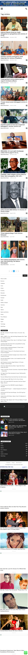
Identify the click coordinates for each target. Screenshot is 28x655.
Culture (2, 288)
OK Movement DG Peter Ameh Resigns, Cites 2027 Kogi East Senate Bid (13, 393)
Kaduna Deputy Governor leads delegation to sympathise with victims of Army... (14, 33)
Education (3, 293)
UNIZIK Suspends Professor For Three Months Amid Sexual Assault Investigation (12, 352)
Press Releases (4, 316)
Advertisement (19, 462)
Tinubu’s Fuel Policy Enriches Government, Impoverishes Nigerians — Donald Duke (14, 370)
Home (2, 12)
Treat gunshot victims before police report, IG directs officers (12, 80)
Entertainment (3, 295)
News (2, 307)
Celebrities (3, 283)
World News (3, 326)
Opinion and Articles (5, 312)
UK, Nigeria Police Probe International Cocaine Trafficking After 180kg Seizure (13, 374)
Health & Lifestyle (4, 302)
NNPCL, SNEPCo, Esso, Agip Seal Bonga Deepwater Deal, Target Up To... (17, 426)
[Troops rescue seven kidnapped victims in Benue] (14, 93)
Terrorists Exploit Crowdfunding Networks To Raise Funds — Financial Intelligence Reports (12, 348)
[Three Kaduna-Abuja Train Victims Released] (14, 224)
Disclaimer (8, 462)
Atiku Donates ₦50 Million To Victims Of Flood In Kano (13, 210)
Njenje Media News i (5, 37)
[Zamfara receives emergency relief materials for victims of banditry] (14, 48)
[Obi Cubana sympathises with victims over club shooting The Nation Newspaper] (14, 249)
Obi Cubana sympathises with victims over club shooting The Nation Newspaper (13, 261)
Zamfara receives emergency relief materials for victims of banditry (12, 57)
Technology (3, 324)
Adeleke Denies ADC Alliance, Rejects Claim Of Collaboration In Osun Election (13, 397)
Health (2, 300)
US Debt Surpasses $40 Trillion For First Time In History (12, 379)
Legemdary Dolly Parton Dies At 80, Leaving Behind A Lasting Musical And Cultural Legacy (13, 344)
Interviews (3, 304)
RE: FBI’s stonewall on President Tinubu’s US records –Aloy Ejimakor (13, 333)
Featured (2, 297)
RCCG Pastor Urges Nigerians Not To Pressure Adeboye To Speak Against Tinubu (14, 400)
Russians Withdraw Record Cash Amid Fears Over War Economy (13, 376)
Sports (2, 321)
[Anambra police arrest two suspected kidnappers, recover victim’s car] (14, 116)
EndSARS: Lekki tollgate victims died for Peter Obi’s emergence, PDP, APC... (13, 175)
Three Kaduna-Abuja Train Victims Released (11, 234)
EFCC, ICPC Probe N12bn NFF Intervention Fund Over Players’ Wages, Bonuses (13, 382)
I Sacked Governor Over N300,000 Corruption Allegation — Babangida (12, 386)
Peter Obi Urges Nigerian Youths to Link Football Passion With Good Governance (13, 359)
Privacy (13, 462)
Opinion (2, 309)
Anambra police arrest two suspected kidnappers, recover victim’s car (13, 125)
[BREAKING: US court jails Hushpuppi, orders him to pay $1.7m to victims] (14, 141)
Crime (2, 285)
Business (2, 281)
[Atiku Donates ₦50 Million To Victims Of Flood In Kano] (14, 195)
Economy (2, 290)
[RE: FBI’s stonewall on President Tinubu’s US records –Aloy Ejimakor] (4, 421)
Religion (2, 319)
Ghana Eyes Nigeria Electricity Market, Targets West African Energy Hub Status (13, 366)
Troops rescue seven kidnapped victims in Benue (14, 103)
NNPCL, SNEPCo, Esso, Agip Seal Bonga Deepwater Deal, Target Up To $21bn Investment (14, 337)
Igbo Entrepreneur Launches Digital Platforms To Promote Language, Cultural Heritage (12, 363)
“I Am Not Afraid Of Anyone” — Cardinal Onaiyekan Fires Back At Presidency (13, 389)
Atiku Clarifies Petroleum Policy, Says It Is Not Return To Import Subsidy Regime (13, 341)
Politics (2, 314)
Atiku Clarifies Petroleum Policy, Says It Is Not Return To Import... (17, 433)
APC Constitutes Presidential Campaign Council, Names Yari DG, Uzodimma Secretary (14, 355)
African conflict (4, 278)
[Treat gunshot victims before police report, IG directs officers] (14, 71)
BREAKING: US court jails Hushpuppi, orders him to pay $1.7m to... (12, 152)
